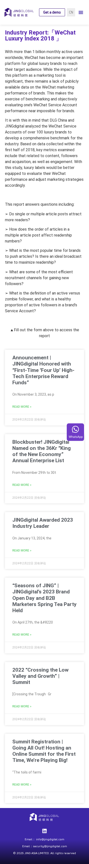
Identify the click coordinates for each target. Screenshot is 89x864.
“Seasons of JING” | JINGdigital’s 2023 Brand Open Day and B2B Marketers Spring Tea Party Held (44, 598)
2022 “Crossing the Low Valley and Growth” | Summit (40, 676)
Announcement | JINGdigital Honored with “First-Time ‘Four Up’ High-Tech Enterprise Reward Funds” (43, 370)
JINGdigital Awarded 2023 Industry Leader (42, 523)
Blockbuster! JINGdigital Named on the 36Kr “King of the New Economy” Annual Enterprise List (41, 451)
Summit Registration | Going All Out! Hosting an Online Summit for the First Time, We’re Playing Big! (44, 751)
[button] (81, 12)
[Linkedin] (44, 830)
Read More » (21, 406)
